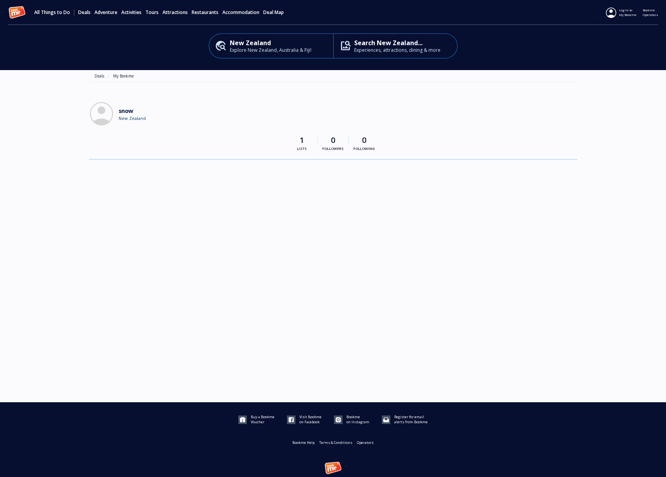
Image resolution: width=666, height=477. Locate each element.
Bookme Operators (650, 12)
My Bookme (123, 76)
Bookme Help (303, 442)
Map (279, 12)
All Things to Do (52, 12)
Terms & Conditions (335, 442)
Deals (84, 12)
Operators (365, 442)
